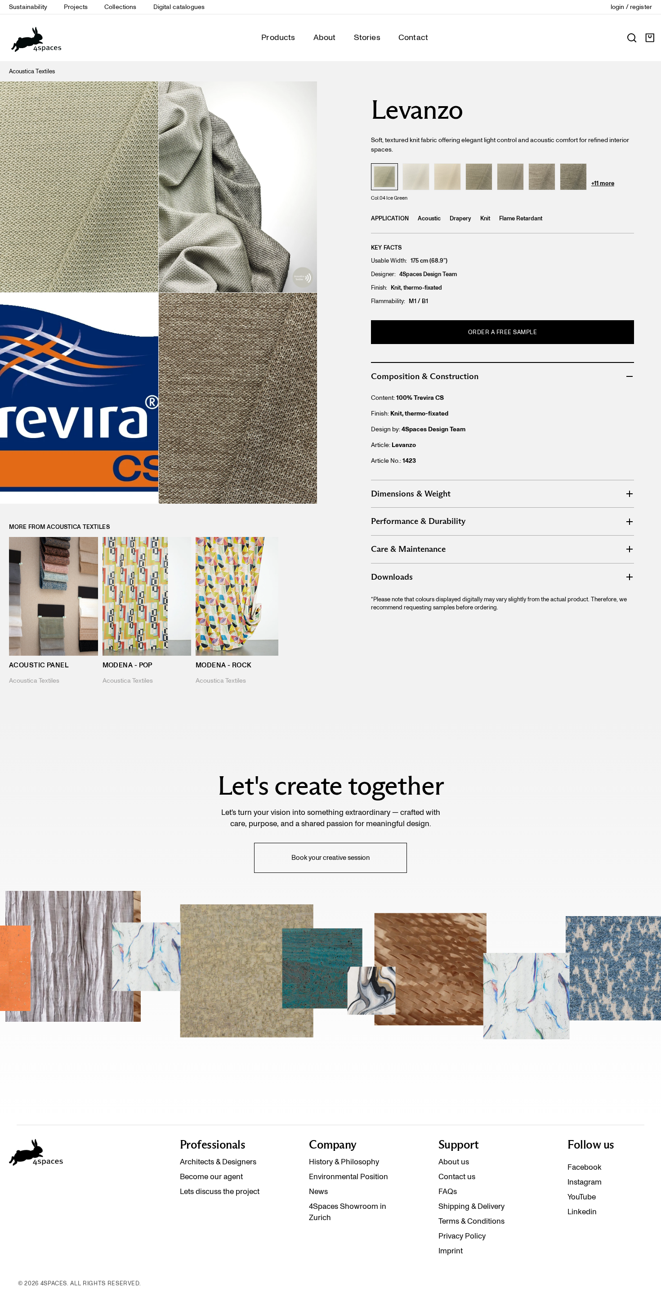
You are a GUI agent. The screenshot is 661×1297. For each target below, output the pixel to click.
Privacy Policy (462, 1235)
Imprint (450, 1250)
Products (278, 37)
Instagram (584, 1181)
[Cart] (649, 37)
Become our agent (211, 1176)
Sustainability (28, 7)
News (318, 1191)
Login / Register (631, 7)
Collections (120, 7)
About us (453, 1161)
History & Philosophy (344, 1161)
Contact (413, 37)
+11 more (602, 183)
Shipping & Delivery (471, 1206)
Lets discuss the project (219, 1191)
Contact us (456, 1176)
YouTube (581, 1196)
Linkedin (582, 1211)
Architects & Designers (218, 1161)
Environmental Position (348, 1176)
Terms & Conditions (471, 1220)
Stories (367, 37)
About (324, 37)
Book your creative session (330, 858)
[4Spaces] (36, 37)
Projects (76, 7)
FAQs (447, 1191)
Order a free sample (502, 332)
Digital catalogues (179, 7)
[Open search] (631, 37)
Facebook (584, 1167)
